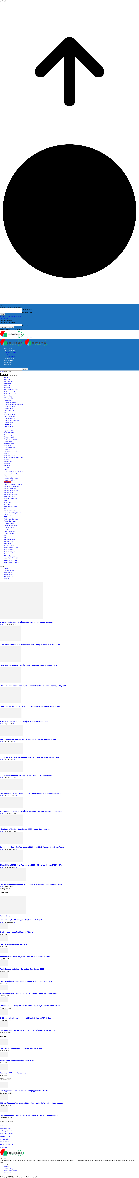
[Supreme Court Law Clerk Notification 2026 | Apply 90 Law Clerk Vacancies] (10, 641)
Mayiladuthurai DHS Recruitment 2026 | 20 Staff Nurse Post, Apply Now (28, 993)
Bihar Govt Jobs (9, 410)
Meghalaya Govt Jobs (11, 494)
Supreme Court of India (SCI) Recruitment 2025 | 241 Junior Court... (26, 775)
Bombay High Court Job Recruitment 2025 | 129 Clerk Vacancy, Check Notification (32, 847)
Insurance (7, 463)
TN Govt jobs (8, 360)
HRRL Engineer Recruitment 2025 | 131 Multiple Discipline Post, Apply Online (30, 706)
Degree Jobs (8, 425)
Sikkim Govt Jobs (9, 531)
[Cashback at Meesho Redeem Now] (4, 940)
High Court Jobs (9, 455)
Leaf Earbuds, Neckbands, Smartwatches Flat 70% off (21, 920)
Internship (7, 466)
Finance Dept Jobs (10, 437)
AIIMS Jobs (7, 386)
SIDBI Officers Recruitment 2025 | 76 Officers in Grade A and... (24, 721)
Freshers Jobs (8, 441)
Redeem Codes (9, 527)
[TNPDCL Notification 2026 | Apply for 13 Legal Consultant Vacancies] (21, 618)
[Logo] (12, 346)
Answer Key (8, 396)
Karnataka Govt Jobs (11, 478)
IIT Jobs (6, 459)
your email (25, 325)
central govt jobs (9, 350)
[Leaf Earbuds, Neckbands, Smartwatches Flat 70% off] (13, 914)
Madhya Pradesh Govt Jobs (13, 484)
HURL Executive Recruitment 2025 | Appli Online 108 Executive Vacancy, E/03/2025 (33, 686)
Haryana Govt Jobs (10, 451)
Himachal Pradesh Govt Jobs (13, 457)
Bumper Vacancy (9, 414)
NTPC (6, 509)
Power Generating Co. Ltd (12, 513)
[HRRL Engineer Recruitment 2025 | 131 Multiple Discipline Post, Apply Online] (10, 702)
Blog (5, 412)
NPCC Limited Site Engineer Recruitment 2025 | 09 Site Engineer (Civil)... (28, 739)
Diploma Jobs (8, 431)
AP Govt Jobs (8, 398)
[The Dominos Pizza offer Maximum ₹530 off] (4, 928)
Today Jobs (8, 348)
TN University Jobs (10, 552)
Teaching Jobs (9, 541)
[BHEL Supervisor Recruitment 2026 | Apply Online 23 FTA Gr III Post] (4, 1014)
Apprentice (7, 400)
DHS (5, 429)
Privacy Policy (4, 318)
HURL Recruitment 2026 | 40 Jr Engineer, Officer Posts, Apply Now (26, 981)
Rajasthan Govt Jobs (11, 525)
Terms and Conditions (11, 1171)
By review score (9, 576)
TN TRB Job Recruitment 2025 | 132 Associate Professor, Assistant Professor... (31, 811)
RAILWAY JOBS (11, 352)
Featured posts (9, 570)
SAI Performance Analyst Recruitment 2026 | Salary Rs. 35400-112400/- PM (30, 1006)
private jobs (8, 363)
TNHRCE (7, 554)
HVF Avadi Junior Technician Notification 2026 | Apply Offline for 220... (28, 1030)
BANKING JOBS (9, 358)
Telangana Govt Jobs (11, 548)
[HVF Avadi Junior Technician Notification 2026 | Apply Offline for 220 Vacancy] (4, 1026)
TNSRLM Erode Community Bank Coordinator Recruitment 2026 (25, 957)
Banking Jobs (8, 408)
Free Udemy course (10, 439)
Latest (6, 568)
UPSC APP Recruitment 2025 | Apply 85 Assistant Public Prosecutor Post (29, 665)
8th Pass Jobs (8, 381)
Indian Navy (8, 461)
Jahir (1, 624)
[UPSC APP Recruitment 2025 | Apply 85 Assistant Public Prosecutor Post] (10, 661)
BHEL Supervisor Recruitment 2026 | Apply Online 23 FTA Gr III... (25, 1018)
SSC (5, 535)
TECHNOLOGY (9, 545)
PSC (7, 354)
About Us (7, 1166)
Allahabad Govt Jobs (11, 390)
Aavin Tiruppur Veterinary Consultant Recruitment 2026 (22, 969)
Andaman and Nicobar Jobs (13, 392)
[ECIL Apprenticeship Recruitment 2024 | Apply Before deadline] (4, 1087)
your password (27, 312)
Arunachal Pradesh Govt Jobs (13, 404)
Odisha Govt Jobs (10, 511)
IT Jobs (6, 468)
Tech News (7, 543)
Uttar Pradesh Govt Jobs (12, 558)
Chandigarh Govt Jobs (11, 418)
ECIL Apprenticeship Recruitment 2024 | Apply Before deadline (24, 1091)
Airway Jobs (8, 388)
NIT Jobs (7, 504)
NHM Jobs (7, 502)
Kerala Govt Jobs (9, 480)
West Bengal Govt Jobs (11, 562)
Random (6, 578)
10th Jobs (7, 379)
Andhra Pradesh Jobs (11, 394)
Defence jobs (10, 356)
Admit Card (8, 365)
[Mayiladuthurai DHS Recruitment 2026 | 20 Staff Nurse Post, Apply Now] (4, 990)
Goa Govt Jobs (9, 443)
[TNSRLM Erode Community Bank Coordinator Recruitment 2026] (4, 953)
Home (2, 371)
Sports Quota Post (10, 533)
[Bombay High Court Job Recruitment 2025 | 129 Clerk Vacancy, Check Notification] (11, 843)
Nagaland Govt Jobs (10, 498)
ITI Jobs (6, 470)
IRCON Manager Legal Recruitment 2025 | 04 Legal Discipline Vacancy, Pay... (30, 757)
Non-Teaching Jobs (10, 507)
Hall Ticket (7, 449)
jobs (5, 476)
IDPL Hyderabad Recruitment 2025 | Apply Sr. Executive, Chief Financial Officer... (32, 884)
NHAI (5, 500)
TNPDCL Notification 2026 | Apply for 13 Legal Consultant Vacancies (27, 622)
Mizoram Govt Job (10, 496)
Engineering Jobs (9, 435)
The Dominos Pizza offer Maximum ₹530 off (17, 932)
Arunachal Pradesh (10, 402)
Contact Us (7, 1173)
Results (6, 529)
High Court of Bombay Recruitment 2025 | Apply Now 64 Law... (25, 829)
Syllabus (7, 537)
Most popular (8, 572)
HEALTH (6, 453)
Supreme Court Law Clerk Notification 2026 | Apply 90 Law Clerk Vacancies (30, 645)
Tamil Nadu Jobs (9, 539)
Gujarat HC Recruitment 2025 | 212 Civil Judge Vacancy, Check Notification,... (30, 793)
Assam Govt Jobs (10, 406)
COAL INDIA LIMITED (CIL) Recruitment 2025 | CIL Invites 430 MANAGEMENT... (31, 865)
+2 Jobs (6, 377)
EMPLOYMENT (9, 433)
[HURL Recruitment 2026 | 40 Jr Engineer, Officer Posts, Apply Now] (4, 977)
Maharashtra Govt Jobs (11, 486)
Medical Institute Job (11, 490)
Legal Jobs (7, 482)
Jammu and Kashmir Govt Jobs (14, 472)
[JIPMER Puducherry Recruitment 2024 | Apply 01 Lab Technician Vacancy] (4, 1111)
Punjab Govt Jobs (10, 521)
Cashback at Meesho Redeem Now (13, 944)
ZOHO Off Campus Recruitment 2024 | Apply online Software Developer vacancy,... (32, 1103)
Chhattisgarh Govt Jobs (11, 420)
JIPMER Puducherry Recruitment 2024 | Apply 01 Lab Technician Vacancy (29, 1115)
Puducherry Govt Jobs (11, 519)
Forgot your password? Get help (10, 316)
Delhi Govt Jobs (9, 427)
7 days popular (9, 574)
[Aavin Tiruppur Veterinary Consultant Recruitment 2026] (4, 965)
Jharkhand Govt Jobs (11, 474)
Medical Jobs (8, 492)
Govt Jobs (7, 445)
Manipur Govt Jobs (10, 488)
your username (27, 309)
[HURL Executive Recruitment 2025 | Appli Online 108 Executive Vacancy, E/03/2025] (10, 682)
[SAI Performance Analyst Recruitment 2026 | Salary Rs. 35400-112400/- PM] (4, 1002)
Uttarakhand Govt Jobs (11, 560)
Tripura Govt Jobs (10, 556)
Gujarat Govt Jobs (10, 447)
